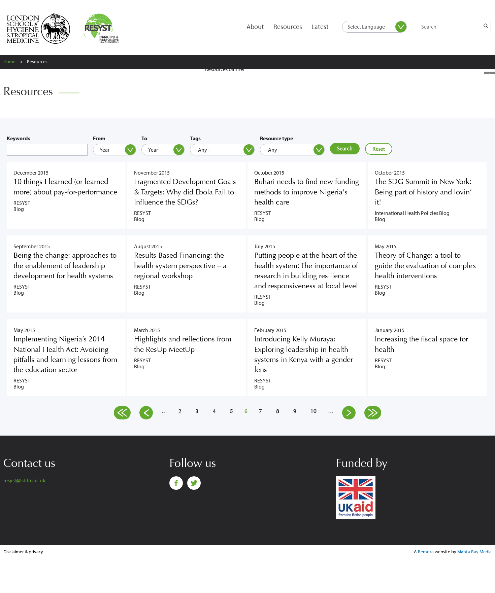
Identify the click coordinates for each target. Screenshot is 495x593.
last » (372, 412)
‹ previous (146, 412)
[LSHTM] (43, 28)
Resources (287, 26)
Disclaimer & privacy (23, 552)
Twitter (194, 483)
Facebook (176, 483)
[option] (247, 71)
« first (122, 412)
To (144, 138)
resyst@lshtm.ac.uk (24, 480)
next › (349, 412)
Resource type (276, 138)
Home (9, 62)
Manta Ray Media (474, 552)
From (99, 138)
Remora (426, 552)
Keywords (18, 138)
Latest (320, 26)
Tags (195, 138)
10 (313, 411)
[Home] (102, 28)
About (255, 26)
